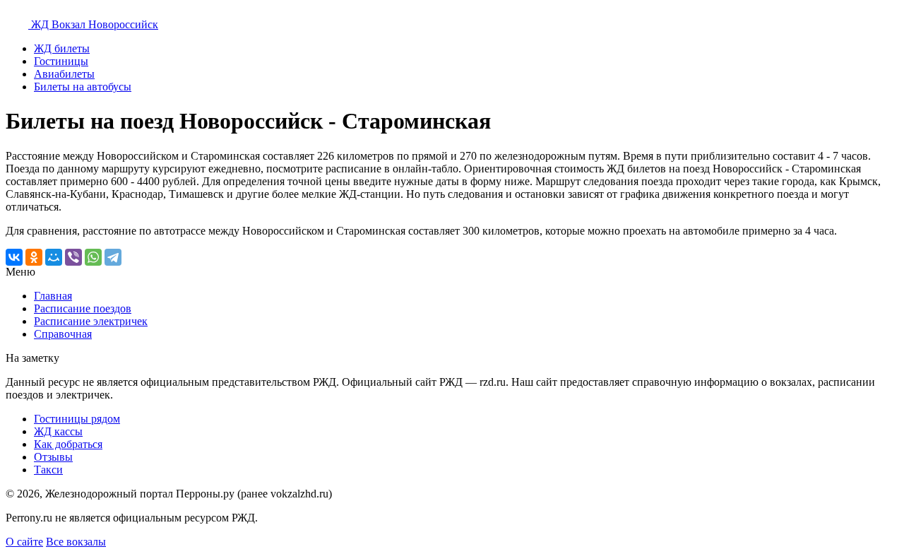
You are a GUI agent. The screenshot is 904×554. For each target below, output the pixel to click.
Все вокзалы (76, 542)
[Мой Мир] (53, 257)
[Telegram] (113, 257)
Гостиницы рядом (77, 419)
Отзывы (53, 457)
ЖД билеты (62, 48)
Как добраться (68, 444)
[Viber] (73, 257)
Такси (48, 470)
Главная (53, 296)
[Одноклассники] (33, 257)
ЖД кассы (58, 431)
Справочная (63, 334)
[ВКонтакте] (14, 257)
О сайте (24, 542)
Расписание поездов (82, 308)
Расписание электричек (91, 321)
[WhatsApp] (93, 257)
